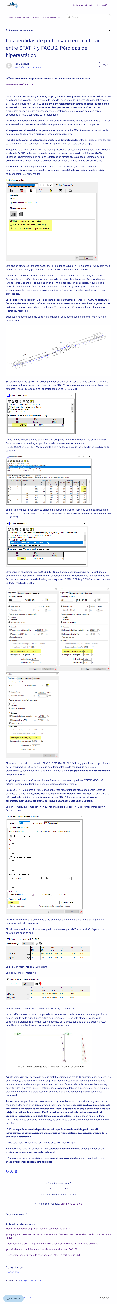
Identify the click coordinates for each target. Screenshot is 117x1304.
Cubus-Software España (17, 17)
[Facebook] (7, 1171)
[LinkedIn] (16, 1171)
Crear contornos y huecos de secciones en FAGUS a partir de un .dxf (43, 1255)
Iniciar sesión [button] (101, 5)
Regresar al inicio (15, 1214)
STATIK (35, 17)
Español (104, 1297)
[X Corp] (11, 1171)
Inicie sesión (12, 1280)
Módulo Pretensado (52, 17)
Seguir (105, 64)
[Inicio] (13, 7)
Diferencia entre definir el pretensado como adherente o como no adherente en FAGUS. (53, 1243)
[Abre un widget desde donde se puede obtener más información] (13, 1298)
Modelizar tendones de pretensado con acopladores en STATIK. (40, 1228)
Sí (50, 1188)
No (66, 1188)
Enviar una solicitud (82, 5)
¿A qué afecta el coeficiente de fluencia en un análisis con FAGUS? (41, 1249)
